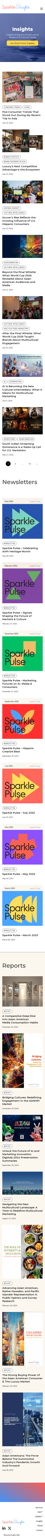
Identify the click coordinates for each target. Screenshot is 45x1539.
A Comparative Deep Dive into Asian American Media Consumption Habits (20, 1019)
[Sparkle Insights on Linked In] (3, 1529)
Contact (39, 1530)
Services (39, 1507)
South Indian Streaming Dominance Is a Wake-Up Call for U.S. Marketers (21, 447)
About (40, 1525)
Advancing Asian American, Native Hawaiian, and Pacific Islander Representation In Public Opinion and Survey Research (20, 1294)
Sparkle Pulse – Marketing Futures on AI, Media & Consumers (19, 683)
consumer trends (12, 107)
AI (5, 382)
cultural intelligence (14, 213)
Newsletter (9, 543)
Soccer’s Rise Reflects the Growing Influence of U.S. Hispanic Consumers (19, 221)
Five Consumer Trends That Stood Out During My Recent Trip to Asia (21, 115)
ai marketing (15, 382)
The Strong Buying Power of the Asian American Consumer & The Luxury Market (22, 1378)
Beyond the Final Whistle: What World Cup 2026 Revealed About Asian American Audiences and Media (19, 279)
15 (30, 463)
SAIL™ (40, 1512)
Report (7, 1011)
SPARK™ (39, 1516)
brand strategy (11, 157)
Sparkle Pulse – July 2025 (18, 812)
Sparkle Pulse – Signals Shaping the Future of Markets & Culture (17, 616)
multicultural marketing (16, 329)
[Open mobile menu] (41, 9)
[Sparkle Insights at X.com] (9, 1529)
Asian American (11, 263)
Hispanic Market (11, 208)
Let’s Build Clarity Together (22, 43)
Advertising (9, 439)
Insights (39, 1521)
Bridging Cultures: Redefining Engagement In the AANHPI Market (21, 1101)
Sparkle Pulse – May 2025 (18, 873)
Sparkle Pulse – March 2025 (20, 935)
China (27, 107)
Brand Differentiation (14, 162)
